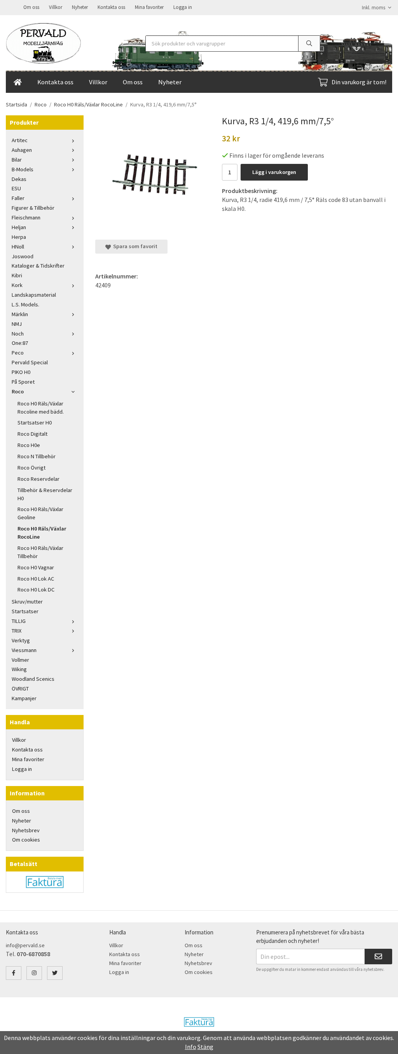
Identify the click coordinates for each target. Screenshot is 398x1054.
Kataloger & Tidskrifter (38, 265)
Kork (17, 285)
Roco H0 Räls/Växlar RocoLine (41, 532)
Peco (18, 352)
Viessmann (24, 650)
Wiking (19, 669)
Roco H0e (28, 445)
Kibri (17, 275)
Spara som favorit (134, 246)
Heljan (19, 227)
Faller (18, 198)
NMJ (17, 323)
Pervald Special (30, 362)
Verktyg (21, 640)
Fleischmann (26, 217)
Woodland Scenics (33, 678)
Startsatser (25, 611)
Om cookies (26, 839)
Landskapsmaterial (34, 294)
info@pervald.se (25, 945)
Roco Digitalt (32, 433)
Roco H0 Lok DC (35, 589)
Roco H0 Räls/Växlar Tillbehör (40, 552)
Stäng (205, 1047)
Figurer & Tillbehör (33, 207)
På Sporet (23, 381)
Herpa (19, 236)
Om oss (31, 7)
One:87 (20, 342)
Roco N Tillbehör (36, 456)
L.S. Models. (25, 304)
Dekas (19, 179)
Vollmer (20, 659)
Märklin (20, 314)
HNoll (18, 246)
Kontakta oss (111, 7)
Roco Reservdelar (38, 478)
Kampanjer (24, 698)
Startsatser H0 (34, 422)
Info (190, 1047)
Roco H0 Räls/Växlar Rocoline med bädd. (40, 407)
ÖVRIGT (20, 688)
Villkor (55, 7)
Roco (18, 391)
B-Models (22, 169)
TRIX (16, 630)
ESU (16, 188)
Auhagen (22, 149)
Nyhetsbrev (26, 830)
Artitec (20, 140)
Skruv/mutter (27, 601)
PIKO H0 (21, 372)
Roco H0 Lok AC (35, 578)
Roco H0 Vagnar (35, 567)
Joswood (22, 256)
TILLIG (19, 620)
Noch (18, 333)
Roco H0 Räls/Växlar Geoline (40, 513)
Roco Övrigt (31, 467)
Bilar (17, 159)
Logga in (182, 7)
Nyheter (80, 7)
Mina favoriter (149, 7)
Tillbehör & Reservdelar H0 (44, 494)
